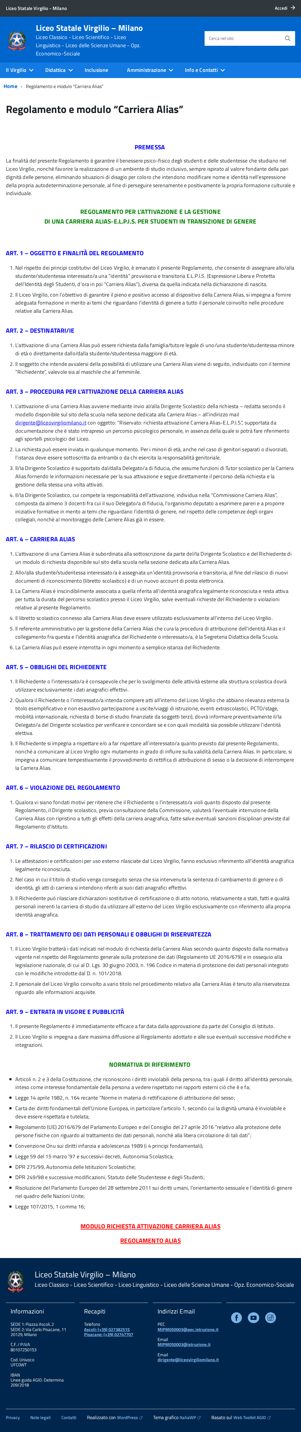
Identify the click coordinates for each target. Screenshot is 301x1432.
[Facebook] (236, 1319)
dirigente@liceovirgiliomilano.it (50, 423)
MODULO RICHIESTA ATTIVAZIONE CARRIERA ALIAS (150, 1226)
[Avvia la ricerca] (287, 38)
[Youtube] (253, 1319)
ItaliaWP (188, 1417)
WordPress (127, 1417)
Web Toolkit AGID (249, 1417)
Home (10, 86)
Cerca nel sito (221, 38)
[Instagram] (270, 1319)
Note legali (40, 1417)
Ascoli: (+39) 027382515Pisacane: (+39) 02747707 (108, 1332)
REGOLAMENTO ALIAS (150, 1240)
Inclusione (96, 70)
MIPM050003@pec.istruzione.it (188, 1329)
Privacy (13, 1417)
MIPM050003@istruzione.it (184, 1344)
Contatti (68, 1417)
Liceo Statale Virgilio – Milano (89, 40)
